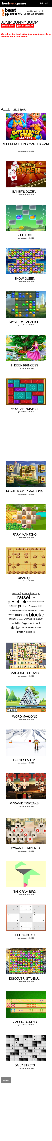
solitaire (30, 631)
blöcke (36, 615)
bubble (18, 623)
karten (21, 631)
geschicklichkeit (25, 26)
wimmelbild (29, 619)
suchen (39, 619)
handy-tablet (7, 26)
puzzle (24, 606)
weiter (6, 1080)
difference (40, 602)
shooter (34, 606)
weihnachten (39, 610)
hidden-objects (29, 627)
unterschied (22, 610)
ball (12, 623)
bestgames (14, 3)
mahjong (21, 614)
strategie (20, 619)
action (33, 602)
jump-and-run (13, 610)
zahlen (31, 610)
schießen (11, 615)
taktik (37, 623)
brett (33, 597)
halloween (13, 606)
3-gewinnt (28, 623)
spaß (39, 627)
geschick (17, 601)
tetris (29, 602)
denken (16, 627)
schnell (12, 619)
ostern (40, 606)
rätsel (23, 597)
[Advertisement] (26, 68)
